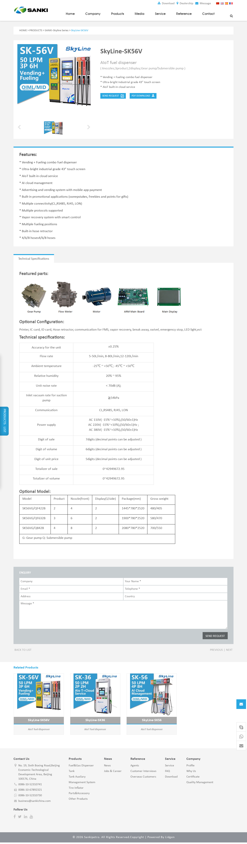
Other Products (78, 798)
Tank (71, 771)
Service (160, 14)
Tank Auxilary (77, 776)
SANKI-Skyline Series (57, 30)
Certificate (193, 776)
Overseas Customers (143, 776)
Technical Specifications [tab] (33, 258)
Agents (134, 765)
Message (205, 3)
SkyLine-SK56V (39, 720)
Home (70, 14)
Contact (208, 14)
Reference (184, 14)
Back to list (22, 650)
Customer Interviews (143, 771)
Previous (216, 650)
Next (229, 650)
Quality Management (199, 782)
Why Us (191, 771)
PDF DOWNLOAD (142, 95)
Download (167, 3)
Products (117, 14)
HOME (23, 30)
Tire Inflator (76, 787)
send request (111, 95)
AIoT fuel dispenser (39, 729)
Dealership (186, 3)
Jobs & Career (113, 771)
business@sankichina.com (34, 801)
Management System (82, 782)
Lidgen (170, 837)
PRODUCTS (35, 30)
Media (139, 14)
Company (93, 14)
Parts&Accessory (79, 793)
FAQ (167, 771)
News (107, 765)
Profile (190, 765)
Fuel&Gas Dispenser (81, 765)
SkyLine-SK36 (95, 720)
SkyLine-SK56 (152, 720)
